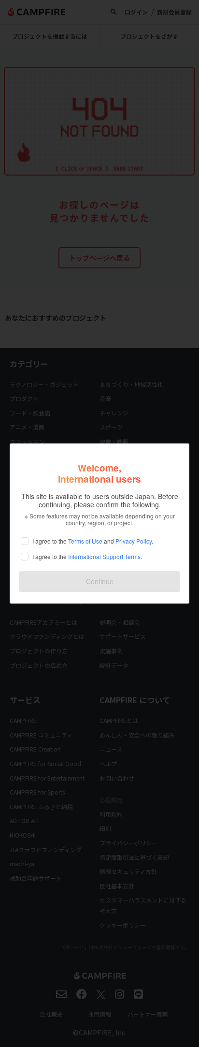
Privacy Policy (133, 541)
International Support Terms (104, 556)
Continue (100, 581)
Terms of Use (85, 541)
